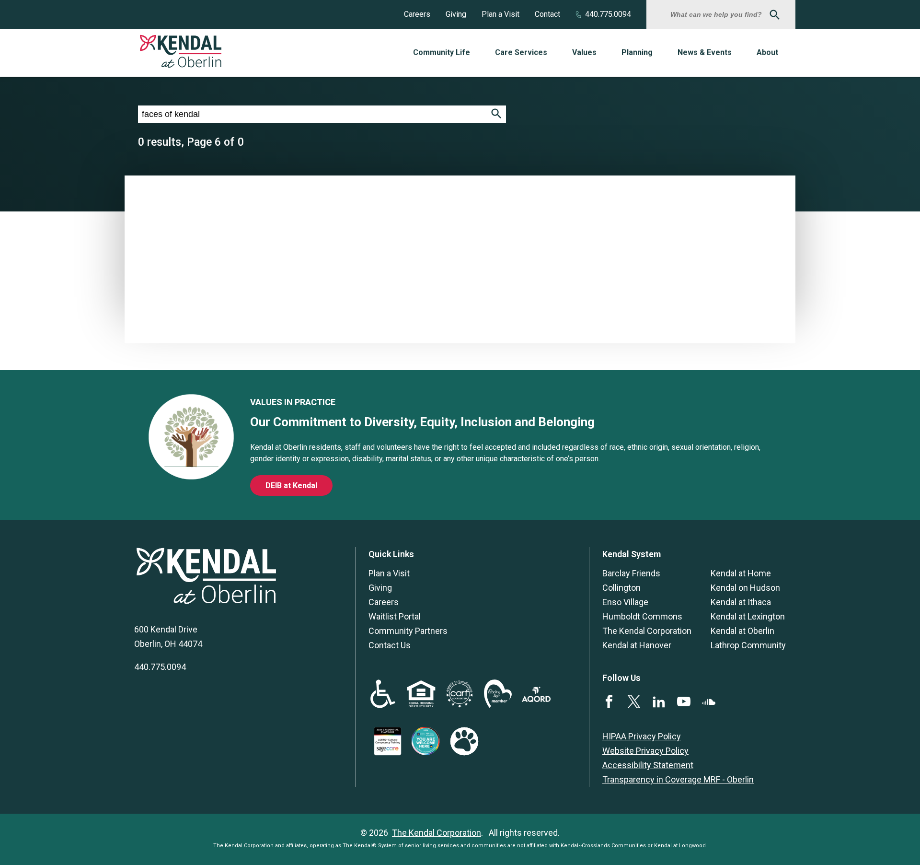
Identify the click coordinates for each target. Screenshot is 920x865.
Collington (621, 588)
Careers (417, 14)
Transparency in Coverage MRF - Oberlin (678, 779)
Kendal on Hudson (745, 588)
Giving (456, 14)
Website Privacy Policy (645, 751)
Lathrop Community (748, 645)
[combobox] (717, 14)
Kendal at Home (741, 573)
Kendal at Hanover (636, 645)
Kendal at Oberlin (742, 631)
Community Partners (408, 631)
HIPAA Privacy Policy (641, 736)
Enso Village (625, 602)
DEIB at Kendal (291, 485)
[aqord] (536, 699)
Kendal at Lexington (748, 616)
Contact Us (389, 645)
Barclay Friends (631, 573)
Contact (547, 14)
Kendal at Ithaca (741, 602)
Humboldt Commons (642, 616)
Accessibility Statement (647, 765)
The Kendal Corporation (646, 631)
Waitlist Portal (394, 616)
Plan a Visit (500, 14)
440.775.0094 (608, 14)
